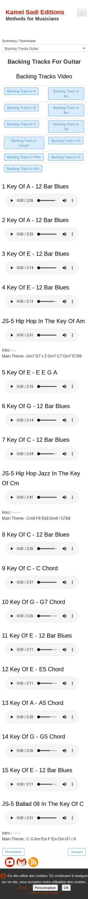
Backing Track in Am (66, 93)
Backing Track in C (21, 124)
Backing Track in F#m (24, 157)
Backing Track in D (65, 141)
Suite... (24, 887)
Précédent (13, 852)
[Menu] (82, 12)
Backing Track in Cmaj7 (24, 143)
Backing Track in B (21, 108)
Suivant (77, 852)
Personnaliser (45, 888)
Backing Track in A (21, 91)
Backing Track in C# (66, 126)
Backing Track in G (65, 157)
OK (66, 888)
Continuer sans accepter (44, 892)
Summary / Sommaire (19, 41)
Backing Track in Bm (66, 110)
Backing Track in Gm (23, 169)
